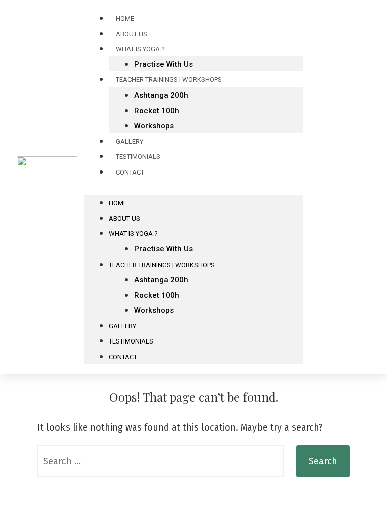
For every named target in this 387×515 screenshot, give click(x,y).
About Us (124, 218)
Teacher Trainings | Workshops (169, 79)
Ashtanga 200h (161, 95)
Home (118, 203)
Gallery (122, 326)
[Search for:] (160, 461)
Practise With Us (163, 248)
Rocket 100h (156, 110)
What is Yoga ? (140, 49)
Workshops (154, 125)
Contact (130, 172)
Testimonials (131, 341)
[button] (194, 187)
